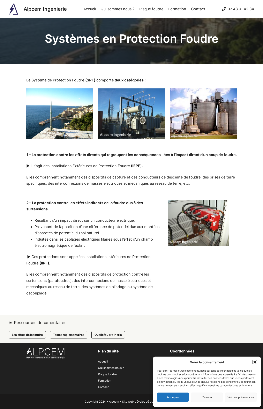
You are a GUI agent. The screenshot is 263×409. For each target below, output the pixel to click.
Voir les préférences (240, 397)
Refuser (207, 397)
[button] (255, 362)
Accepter (173, 397)
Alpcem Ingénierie (45, 9)
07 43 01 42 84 (241, 9)
